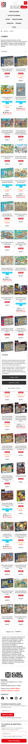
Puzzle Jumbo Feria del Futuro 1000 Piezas (7, 70)
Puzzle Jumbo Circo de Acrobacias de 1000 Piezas (20, 567)
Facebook (3, 698)
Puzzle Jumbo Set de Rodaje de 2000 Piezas (20, 269)
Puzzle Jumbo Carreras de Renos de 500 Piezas (20, 157)
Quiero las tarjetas (7, 714)
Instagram (16, 698)
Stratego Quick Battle (21, 476)
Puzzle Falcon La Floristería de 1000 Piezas (7, 536)
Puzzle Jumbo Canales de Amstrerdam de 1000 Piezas (7, 505)
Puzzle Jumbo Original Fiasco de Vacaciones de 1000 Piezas (7, 132)
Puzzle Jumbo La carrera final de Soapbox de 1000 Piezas (7, 330)
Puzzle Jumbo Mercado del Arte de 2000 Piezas (21, 591)
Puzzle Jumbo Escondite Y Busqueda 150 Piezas (7, 181)
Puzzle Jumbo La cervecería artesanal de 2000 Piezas (20, 330)
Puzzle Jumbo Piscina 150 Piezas (7, 98)
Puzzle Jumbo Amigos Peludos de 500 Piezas (7, 617)
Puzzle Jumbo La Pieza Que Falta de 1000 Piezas (7, 269)
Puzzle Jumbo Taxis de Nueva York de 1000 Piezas (20, 299)
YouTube (12, 698)
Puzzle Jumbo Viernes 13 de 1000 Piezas (7, 298)
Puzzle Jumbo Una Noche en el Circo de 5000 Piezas (7, 567)
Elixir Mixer (20, 503)
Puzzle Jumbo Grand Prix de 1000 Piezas (7, 243)
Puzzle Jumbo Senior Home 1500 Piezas (21, 70)
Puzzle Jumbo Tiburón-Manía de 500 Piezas (20, 98)
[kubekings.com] (3, 4)
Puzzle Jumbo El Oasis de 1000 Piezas (7, 157)
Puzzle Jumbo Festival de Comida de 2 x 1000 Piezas (7, 592)
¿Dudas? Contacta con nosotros (10, 690)
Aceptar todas (14, 377)
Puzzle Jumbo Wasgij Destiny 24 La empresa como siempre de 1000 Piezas (20, 419)
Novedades (4, 51)
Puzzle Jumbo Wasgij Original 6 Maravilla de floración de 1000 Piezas (7, 448)
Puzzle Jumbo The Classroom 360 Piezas (7, 215)
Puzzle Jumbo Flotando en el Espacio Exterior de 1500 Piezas (21, 536)
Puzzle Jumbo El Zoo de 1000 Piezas (20, 617)
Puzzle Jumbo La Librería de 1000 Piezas (21, 215)
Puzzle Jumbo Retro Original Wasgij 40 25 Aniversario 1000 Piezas (21, 132)
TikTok (21, 698)
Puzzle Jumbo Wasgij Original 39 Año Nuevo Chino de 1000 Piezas (7, 418)
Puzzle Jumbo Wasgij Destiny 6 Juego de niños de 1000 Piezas (21, 448)
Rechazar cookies (14, 383)
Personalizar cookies (14, 388)
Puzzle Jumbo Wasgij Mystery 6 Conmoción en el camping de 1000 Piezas (7, 478)
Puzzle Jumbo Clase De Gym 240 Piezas (20, 181)
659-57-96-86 (15, 688)
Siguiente (18, 631)
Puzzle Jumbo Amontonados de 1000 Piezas (21, 244)
